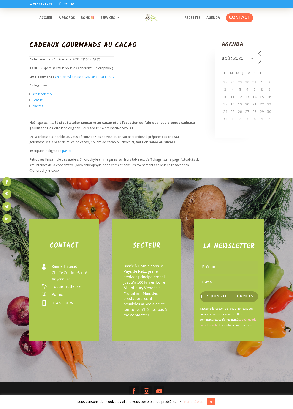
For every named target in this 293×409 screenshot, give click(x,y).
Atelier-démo (42, 94)
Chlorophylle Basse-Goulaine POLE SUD (84, 76)
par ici (67, 150)
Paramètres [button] (193, 401)
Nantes (38, 106)
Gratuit (38, 100)
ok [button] (210, 402)
